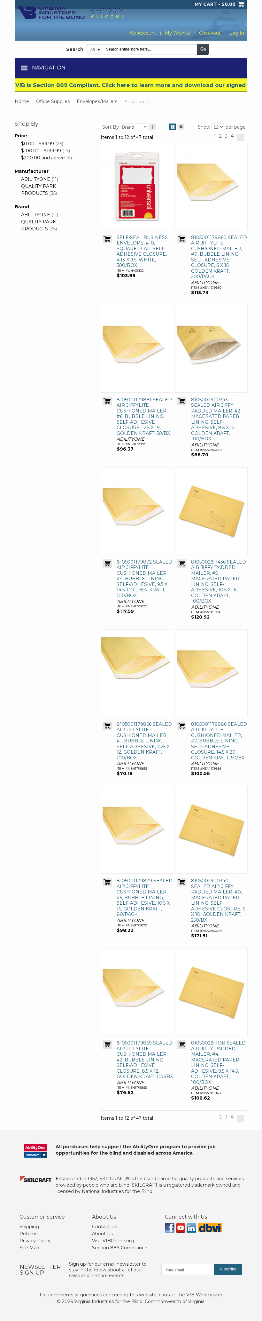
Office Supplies (53, 101)
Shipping (29, 1226)
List (181, 127)
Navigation (49, 68)
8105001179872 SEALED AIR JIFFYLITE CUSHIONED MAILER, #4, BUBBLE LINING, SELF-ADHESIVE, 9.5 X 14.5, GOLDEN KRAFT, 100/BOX (144, 578)
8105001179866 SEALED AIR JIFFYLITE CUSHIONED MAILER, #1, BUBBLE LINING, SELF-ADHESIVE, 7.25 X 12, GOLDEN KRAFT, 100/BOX (144, 741)
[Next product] (240, 137)
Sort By (110, 127)
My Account (142, 33)
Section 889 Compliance (119, 1248)
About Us (102, 1234)
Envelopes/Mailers (97, 101)
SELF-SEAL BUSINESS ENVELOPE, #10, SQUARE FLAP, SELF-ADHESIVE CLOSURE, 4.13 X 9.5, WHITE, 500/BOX (142, 251)
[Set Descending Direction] (152, 127)
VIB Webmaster (204, 1295)
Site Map (29, 1248)
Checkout (210, 33)
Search (74, 49)
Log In (236, 33)
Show (204, 127)
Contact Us (104, 1226)
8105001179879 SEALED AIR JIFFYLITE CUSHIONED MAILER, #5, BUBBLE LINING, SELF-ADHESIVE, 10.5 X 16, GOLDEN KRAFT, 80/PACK (145, 897)
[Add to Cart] (107, 239)
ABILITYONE (35, 179)
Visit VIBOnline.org (113, 1241)
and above (43, 158)
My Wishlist (177, 33)
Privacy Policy (34, 1241)
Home (22, 101)
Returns (28, 1234)
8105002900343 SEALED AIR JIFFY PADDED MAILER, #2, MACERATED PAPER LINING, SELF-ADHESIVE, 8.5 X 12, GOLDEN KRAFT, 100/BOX (216, 419)
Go (203, 49)
